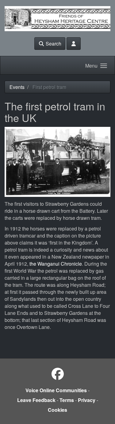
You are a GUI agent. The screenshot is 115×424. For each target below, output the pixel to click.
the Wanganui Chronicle (55, 263)
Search (52, 43)
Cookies (57, 409)
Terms (66, 400)
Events (17, 86)
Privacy (86, 400)
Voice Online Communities (56, 390)
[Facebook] (58, 373)
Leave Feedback (36, 400)
